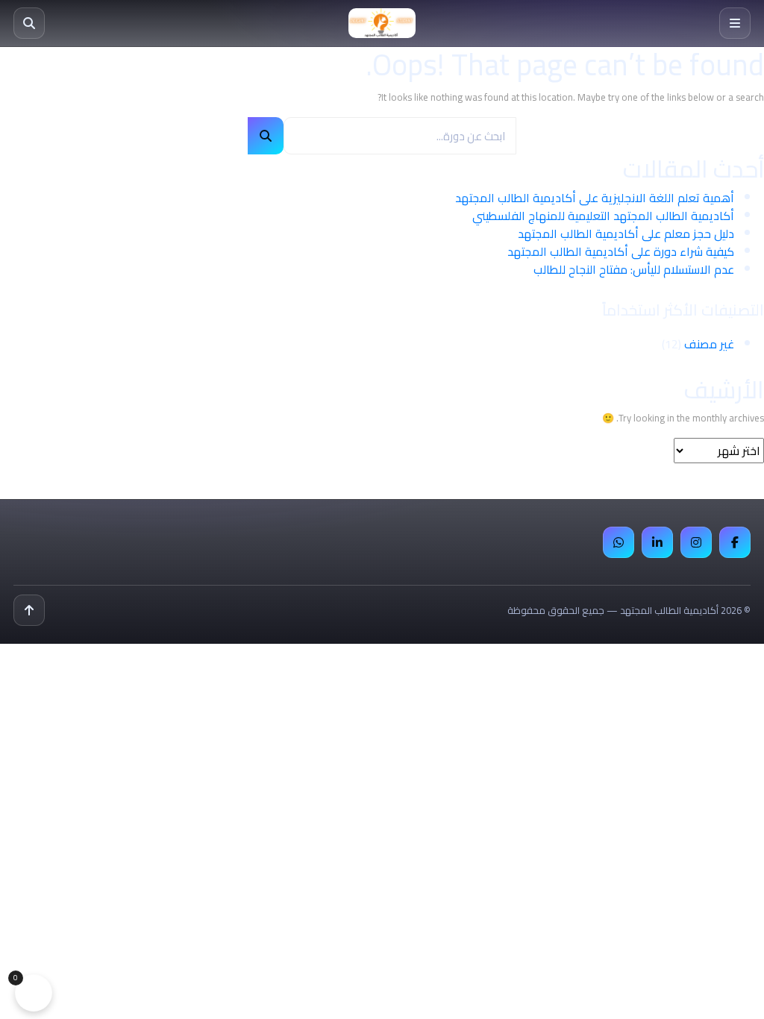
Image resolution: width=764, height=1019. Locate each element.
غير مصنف (709, 344)
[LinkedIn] (657, 542)
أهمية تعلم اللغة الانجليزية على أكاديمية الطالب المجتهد (594, 198)
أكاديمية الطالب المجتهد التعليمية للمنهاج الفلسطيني (603, 216)
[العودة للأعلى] (29, 610)
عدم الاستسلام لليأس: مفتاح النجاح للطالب (633, 269)
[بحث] (29, 23)
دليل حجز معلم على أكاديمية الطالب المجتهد (626, 233)
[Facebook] (735, 542)
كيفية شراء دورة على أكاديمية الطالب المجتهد (620, 251)
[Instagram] (696, 542)
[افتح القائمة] (735, 23)
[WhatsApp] (618, 542)
